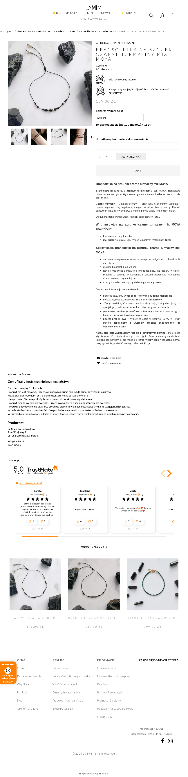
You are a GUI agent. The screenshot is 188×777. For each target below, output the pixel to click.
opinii (48, 473)
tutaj (168, 239)
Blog (19, 700)
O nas (20, 668)
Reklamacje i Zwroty (29, 676)
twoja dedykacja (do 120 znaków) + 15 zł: (123, 124)
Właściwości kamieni (65, 684)
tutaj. (156, 216)
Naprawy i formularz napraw (113, 676)
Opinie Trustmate (27, 708)
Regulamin (103, 684)
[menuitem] (66, 13)
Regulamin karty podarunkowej (115, 708)
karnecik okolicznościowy (147, 299)
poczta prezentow (114, 318)
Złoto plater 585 (63, 708)
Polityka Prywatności (109, 692)
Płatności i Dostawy (109, 700)
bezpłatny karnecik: (109, 110)
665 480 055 (156, 728)
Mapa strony (104, 716)
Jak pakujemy (60, 668)
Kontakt (22, 692)
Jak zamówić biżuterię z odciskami (73, 676)
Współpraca (24, 684)
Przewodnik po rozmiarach (68, 700)
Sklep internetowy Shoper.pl (94, 773)
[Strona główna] (94, 7)
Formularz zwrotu (107, 668)
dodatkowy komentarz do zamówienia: (122, 139)
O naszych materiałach (66, 692)
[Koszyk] (173, 17)
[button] (91, 137)
